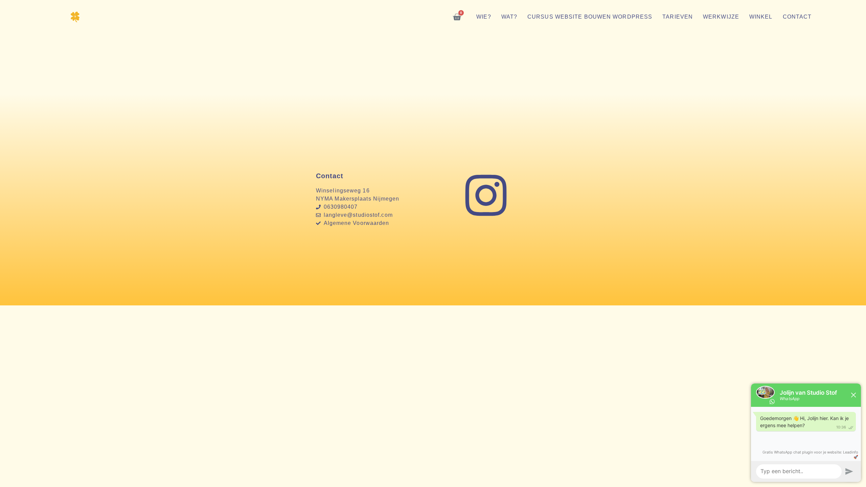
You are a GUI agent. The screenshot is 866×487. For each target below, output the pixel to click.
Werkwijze (721, 17)
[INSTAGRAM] (485, 195)
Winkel (761, 17)
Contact (797, 17)
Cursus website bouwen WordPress (589, 17)
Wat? (509, 17)
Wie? (483, 17)
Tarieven (677, 17)
